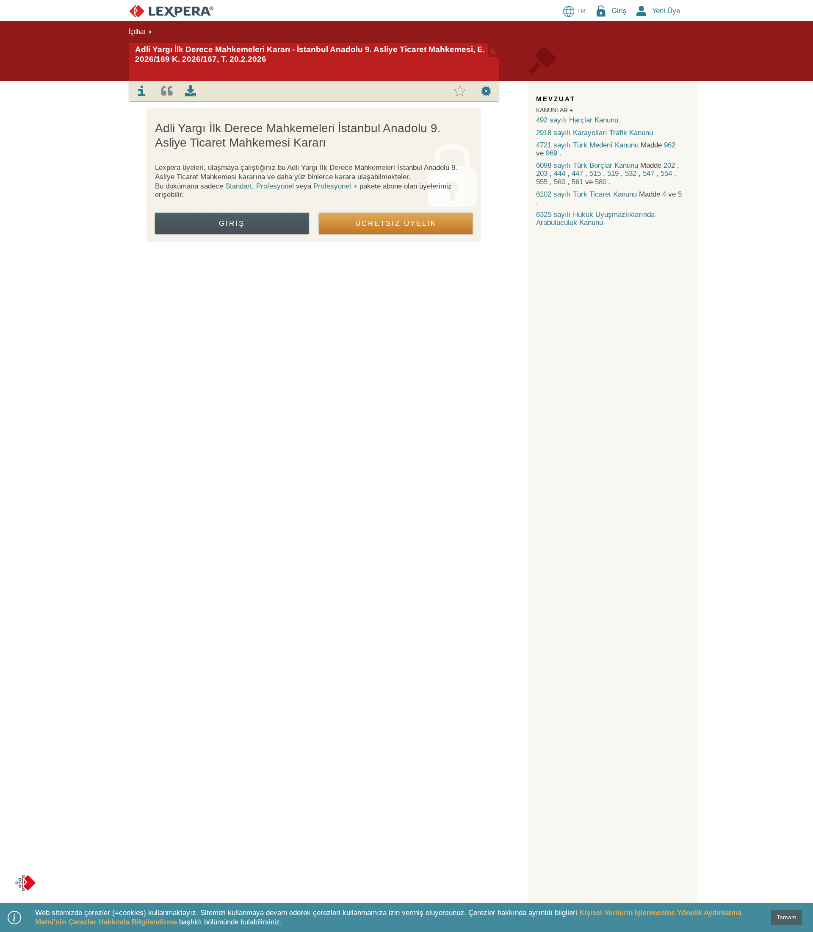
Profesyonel (275, 186)
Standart (238, 186)
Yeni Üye (666, 11)
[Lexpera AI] (25, 883)
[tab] (142, 91)
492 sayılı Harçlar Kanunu (577, 120)
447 (578, 173)
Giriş (619, 11)
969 (552, 153)
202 (670, 165)
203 (543, 173)
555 (543, 182)
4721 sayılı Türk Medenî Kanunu (588, 145)
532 (632, 173)
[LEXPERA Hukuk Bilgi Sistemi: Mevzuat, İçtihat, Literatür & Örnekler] (171, 11)
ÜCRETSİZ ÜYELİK (396, 223)
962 (669, 145)
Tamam (786, 917)
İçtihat (137, 31)
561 (578, 182)
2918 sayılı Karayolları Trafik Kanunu (594, 133)
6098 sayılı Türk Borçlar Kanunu (588, 165)
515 (596, 173)
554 (667, 173)
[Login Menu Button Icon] (600, 11)
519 (614, 173)
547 (649, 173)
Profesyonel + (336, 186)
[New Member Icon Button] (641, 11)
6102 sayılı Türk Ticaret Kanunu (587, 194)
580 (601, 182)
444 (560, 173)
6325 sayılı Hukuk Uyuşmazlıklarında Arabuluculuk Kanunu (595, 219)
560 (560, 182)
